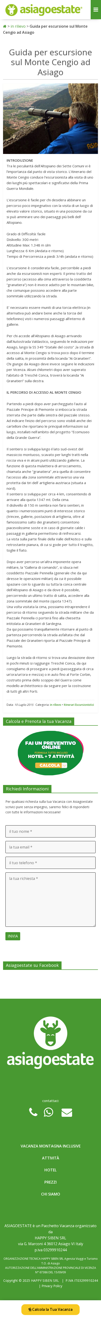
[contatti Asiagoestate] (50, 1044)
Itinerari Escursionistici (79, 705)
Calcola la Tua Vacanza (52, 1309)
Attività (50, 1158)
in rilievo (55, 705)
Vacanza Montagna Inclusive (51, 1146)
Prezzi (50, 1182)
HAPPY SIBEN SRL (45, 1280)
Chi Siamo (50, 1194)
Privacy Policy (52, 1286)
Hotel (50, 1170)
